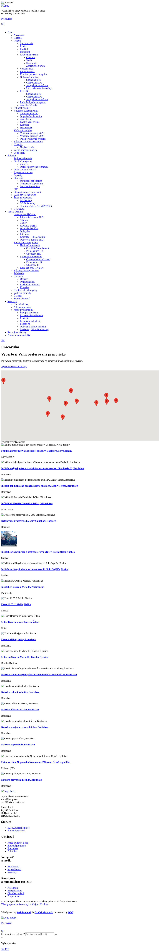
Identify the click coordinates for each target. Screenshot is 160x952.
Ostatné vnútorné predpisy (33, 138)
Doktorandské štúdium (25, 214)
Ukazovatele (26, 127)
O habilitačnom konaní (37, 248)
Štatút (29, 60)
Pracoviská (6, 18)
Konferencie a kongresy (25, 290)
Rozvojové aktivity (17, 332)
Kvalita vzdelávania (30, 122)
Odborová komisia (29, 77)
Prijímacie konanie (23, 158)
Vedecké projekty (22, 293)
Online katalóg (27, 281)
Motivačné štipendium (31, 180)
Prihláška (12, 851)
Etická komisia (27, 71)
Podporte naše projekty (19, 335)
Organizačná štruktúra (31, 116)
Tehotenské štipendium (31, 183)
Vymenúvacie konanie (31, 256)
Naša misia (19, 35)
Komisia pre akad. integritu (33, 74)
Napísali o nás (27, 147)
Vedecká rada (26, 68)
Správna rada (26, 43)
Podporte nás (14, 896)
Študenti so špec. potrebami (27, 192)
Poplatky (18, 175)
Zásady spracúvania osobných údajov (19, 904)
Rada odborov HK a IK (31, 267)
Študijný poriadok (16, 830)
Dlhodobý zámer (22, 108)
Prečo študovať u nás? (25, 169)
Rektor (23, 46)
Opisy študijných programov (34, 166)
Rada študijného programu (33, 102)
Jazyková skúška (28, 225)
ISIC (16, 189)
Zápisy (23, 223)
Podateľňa (25, 323)
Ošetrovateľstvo (34, 82)
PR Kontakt (13, 866)
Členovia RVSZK (29, 113)
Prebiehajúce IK (34, 262)
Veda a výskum (15, 211)
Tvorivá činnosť (22, 298)
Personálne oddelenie (30, 321)
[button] (77, 401)
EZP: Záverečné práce (25, 194)
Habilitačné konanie (30, 245)
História (18, 37)
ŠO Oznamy (26, 200)
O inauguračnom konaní (38, 259)
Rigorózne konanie (23, 172)
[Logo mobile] (8, 917)
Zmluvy (24, 164)
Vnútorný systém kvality (26, 110)
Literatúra (25, 234)
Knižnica (18, 276)
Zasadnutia (31, 63)
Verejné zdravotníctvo (37, 85)
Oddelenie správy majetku (33, 326)
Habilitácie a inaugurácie (26, 242)
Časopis (18, 295)
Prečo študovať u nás (18, 842)
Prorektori (25, 51)
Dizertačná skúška (29, 228)
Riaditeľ (24, 49)
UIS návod (19, 209)
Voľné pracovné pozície (25, 150)
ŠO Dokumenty (28, 203)
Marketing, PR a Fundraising (34, 329)
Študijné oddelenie (23, 197)
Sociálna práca (33, 80)
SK (3, 24)
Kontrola (24, 124)
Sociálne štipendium (30, 186)
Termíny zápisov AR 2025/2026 (36, 206)
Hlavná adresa (21, 304)
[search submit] (56, 934)
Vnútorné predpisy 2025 (32, 136)
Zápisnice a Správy (35, 65)
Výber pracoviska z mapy (14, 366)
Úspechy (18, 144)
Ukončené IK (33, 265)
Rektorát (24, 318)
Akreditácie (25, 119)
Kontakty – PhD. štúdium (32, 237)
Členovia (30, 57)
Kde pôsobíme (15, 890)
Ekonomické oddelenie (31, 315)
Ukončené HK (33, 253)
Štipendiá (18, 178)
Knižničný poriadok (30, 284)
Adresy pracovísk (22, 307)
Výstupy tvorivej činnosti (26, 270)
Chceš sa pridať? (16, 893)
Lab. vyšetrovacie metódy (39, 88)
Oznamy (24, 279)
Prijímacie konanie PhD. (32, 217)
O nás (10, 32)
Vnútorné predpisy (23, 130)
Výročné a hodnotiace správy (28, 141)
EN (7, 949)
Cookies (44, 904)
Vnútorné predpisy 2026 (32, 133)
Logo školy (19, 152)
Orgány (17, 40)
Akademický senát (29, 54)
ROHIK (24, 91)
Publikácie (19, 273)
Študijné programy (23, 161)
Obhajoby (25, 231)
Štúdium (12, 155)
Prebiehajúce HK (34, 251)
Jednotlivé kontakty (23, 309)
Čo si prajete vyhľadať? (13, 934)
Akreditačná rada (28, 105)
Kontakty (24, 287)
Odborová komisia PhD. (32, 239)
